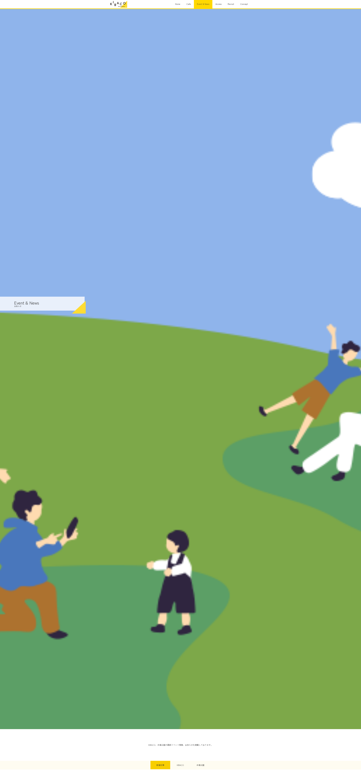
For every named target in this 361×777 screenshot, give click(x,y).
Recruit (231, 4)
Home (177, 4)
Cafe (188, 4)
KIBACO (180, 765)
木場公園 (200, 765)
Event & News (203, 4)
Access (218, 4)
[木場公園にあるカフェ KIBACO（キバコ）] (118, 4)
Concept (244, 4)
